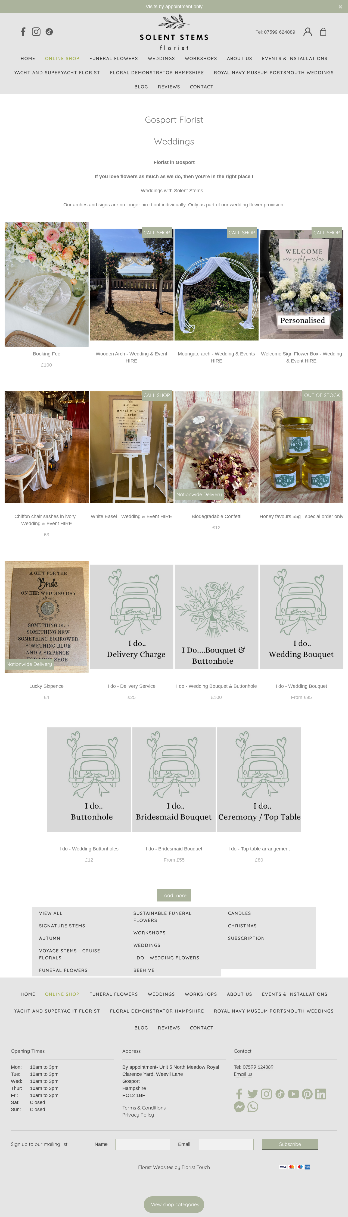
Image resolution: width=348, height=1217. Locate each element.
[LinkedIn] (320, 1095)
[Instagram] (36, 32)
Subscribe (290, 1144)
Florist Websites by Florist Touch (174, 1167)
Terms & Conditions (144, 1108)
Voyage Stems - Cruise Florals (69, 954)
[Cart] (326, 32)
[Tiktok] (280, 1095)
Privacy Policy (138, 1115)
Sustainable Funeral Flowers (162, 916)
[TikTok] (49, 32)
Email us (243, 1074)
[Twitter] (252, 1095)
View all (51, 913)
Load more (174, 895)
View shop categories (175, 1204)
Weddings (147, 945)
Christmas (242, 925)
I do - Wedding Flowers (166, 957)
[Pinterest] (307, 1095)
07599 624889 (279, 32)
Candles (239, 913)
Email (184, 1144)
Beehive (144, 970)
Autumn (50, 938)
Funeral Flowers (63, 970)
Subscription (246, 938)
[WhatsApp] (252, 1107)
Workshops (149, 932)
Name (101, 1144)
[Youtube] (293, 1095)
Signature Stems (62, 925)
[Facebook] (23, 32)
